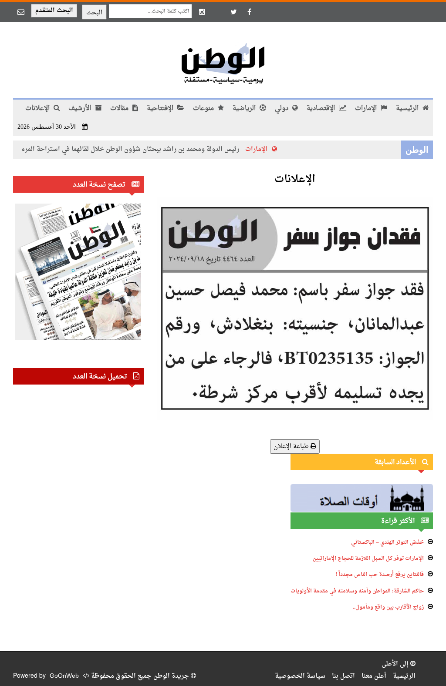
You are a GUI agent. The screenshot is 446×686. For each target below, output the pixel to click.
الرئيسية (408, 108)
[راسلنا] (21, 12)
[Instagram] (202, 12)
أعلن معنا (374, 676)
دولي (282, 108)
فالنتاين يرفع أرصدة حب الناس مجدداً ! (379, 574)
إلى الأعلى (396, 664)
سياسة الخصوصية (300, 676)
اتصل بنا (343, 676)
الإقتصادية (322, 108)
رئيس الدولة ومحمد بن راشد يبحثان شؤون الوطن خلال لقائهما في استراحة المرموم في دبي (127, 149)
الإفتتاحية (161, 108)
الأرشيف (80, 108)
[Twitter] (233, 12)
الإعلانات (38, 108)
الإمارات (366, 108)
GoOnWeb (64, 676)
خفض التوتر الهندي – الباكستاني (387, 542)
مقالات (120, 108)
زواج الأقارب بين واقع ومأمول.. (388, 607)
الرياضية (245, 108)
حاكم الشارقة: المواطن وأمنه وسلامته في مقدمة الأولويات (357, 591)
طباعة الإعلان (292, 446)
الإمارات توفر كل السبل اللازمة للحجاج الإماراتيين (368, 558)
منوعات (204, 108)
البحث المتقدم (54, 11)
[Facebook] (249, 12)
